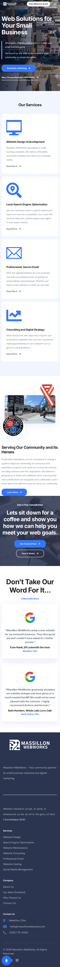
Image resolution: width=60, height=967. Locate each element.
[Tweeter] (11, 960)
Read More (11, 166)
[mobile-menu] (55, 4)
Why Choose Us (12, 897)
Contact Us (9, 903)
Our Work (8, 892)
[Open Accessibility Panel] (6, 960)
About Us (8, 886)
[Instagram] (17, 960)
